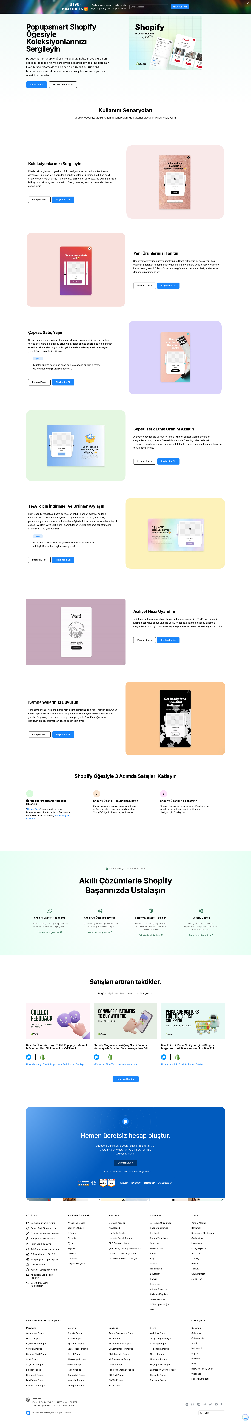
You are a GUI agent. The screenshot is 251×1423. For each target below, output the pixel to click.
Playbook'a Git (63, 199)
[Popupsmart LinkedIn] (222, 1404)
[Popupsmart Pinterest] (204, 1404)
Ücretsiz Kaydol (125, 1162)
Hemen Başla (36, 84)
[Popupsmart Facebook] (187, 1404)
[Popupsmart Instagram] (193, 1404)
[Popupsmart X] (210, 1404)
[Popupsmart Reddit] (198, 1404)
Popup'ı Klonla (39, 199)
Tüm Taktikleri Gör (125, 1079)
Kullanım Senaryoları (63, 84)
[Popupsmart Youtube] (216, 1404)
